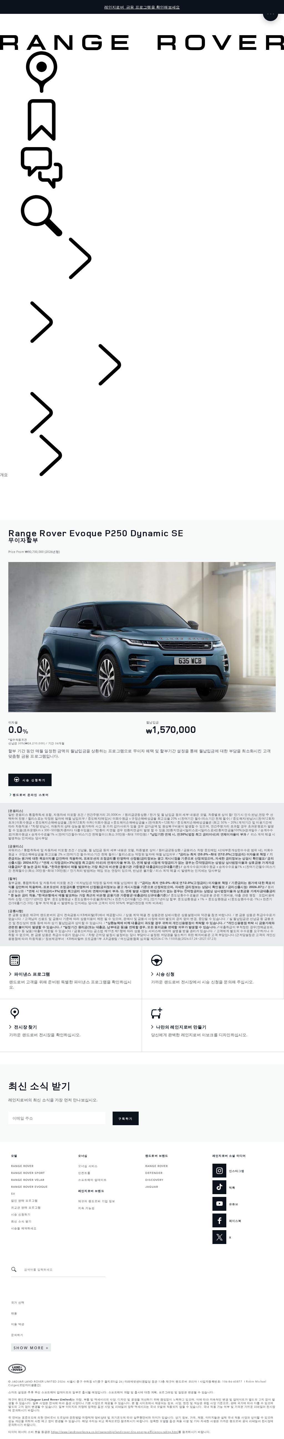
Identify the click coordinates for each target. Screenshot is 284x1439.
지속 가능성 (86, 1207)
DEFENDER (154, 1172)
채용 (14, 1313)
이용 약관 (17, 1324)
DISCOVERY (154, 1179)
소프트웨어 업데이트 (92, 1179)
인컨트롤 (84, 1172)
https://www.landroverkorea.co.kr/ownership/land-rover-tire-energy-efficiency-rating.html (114, 1431)
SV (13, 1193)
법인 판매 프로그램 (24, 1200)
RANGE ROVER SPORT (28, 1172)
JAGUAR (151, 1186)
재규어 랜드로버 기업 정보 (96, 1201)
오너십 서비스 (88, 1165)
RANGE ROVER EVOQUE (29, 1186)
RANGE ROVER (22, 1165)
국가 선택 (17, 1302)
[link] (142, 75)
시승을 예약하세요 (24, 1228)
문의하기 (17, 1334)
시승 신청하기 (21, 1214)
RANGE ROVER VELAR (27, 1179)
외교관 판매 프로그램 (26, 1207)
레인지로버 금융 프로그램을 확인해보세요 (142, 7)
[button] (142, 16)
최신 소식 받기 (21, 1221)
